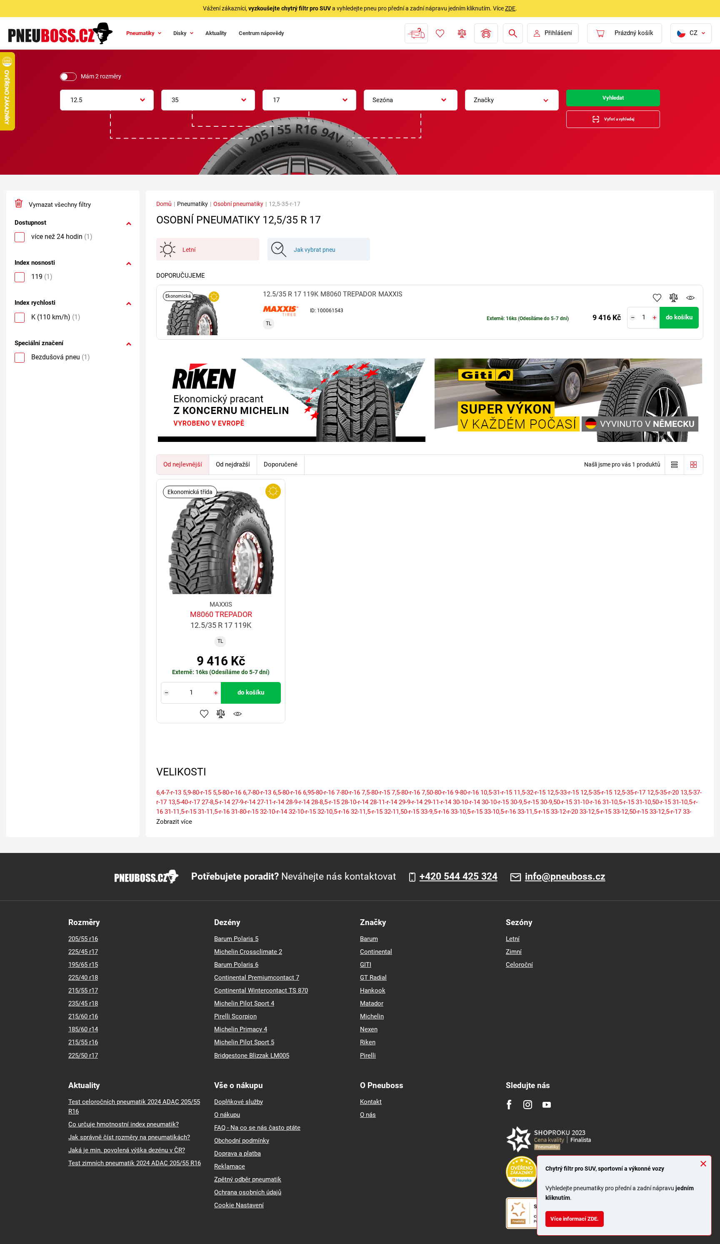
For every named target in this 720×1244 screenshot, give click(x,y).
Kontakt (371, 1110)
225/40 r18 (83, 986)
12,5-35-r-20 (663, 801)
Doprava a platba (237, 1162)
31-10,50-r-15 (653, 810)
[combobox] (107, 100)
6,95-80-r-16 (319, 801)
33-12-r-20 (564, 820)
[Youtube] (546, 1113)
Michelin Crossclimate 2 (248, 960)
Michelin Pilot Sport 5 (244, 1051)
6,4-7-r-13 (168, 801)
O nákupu (227, 1123)
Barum (369, 947)
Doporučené (281, 473)
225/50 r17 (83, 1064)
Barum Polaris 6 (236, 973)
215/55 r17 (83, 999)
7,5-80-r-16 (406, 801)
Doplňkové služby (238, 1110)
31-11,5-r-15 (180, 820)
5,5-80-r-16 (227, 801)
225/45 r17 (83, 960)
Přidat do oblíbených (657, 306)
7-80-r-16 (348, 801)
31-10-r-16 (587, 810)
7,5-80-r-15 (376, 801)
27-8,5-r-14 (216, 810)
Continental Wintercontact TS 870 (261, 999)
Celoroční (519, 973)
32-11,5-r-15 (366, 820)
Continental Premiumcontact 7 (256, 986)
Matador (371, 1012)
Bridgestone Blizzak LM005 (251, 1064)
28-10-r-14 (354, 810)
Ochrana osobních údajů (247, 1200)
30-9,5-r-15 (524, 810)
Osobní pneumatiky (238, 212)
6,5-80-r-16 (287, 801)
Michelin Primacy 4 (240, 1038)
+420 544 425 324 (459, 885)
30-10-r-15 (495, 810)
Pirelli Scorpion (235, 1025)
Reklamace (229, 1175)
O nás (368, 1123)
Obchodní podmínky (241, 1149)
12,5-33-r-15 (563, 801)
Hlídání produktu (690, 306)
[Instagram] (527, 1113)
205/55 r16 (83, 947)
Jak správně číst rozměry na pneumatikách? (129, 1145)
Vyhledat (613, 100)
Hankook (372, 999)
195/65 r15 (83, 973)
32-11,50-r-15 (401, 820)
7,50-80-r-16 (437, 801)
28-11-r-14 (383, 810)
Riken (367, 1051)
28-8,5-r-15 (325, 810)
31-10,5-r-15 (618, 810)
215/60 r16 (83, 1025)
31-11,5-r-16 (214, 820)
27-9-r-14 (243, 810)
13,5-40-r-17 (184, 810)
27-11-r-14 (270, 810)
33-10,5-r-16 (500, 820)
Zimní (514, 960)
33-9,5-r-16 (435, 820)
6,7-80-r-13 (257, 801)
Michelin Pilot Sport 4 (244, 1012)
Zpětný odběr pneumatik (247, 1187)
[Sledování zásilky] (415, 33)
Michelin (372, 1025)
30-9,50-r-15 (556, 810)
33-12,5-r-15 (595, 820)
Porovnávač (461, 33)
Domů (164, 212)
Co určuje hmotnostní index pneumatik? (123, 1132)
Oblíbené (439, 33)
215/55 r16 (83, 1051)
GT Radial (373, 986)
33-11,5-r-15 (533, 820)
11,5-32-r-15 (529, 801)
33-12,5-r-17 (665, 820)
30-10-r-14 (466, 810)
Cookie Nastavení (239, 1213)
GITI (365, 973)
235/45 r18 (83, 1012)
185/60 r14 (83, 1038)
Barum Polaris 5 (236, 947)
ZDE (510, 8)
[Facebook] (509, 1113)
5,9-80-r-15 (197, 801)
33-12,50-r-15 (630, 820)
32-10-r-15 (302, 820)
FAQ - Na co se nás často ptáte (257, 1136)
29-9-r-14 (410, 810)
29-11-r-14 (437, 810)
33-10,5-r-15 (466, 820)
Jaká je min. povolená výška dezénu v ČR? (126, 1158)
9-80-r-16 (467, 801)
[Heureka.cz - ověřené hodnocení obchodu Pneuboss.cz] (526, 1180)
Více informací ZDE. (579, 1217)
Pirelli (368, 1064)
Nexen (369, 1038)
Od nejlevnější (182, 473)
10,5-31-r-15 (496, 801)
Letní (513, 947)
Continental (376, 960)
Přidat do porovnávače (674, 306)
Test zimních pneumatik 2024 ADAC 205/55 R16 (134, 1171)
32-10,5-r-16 (333, 820)
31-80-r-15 (244, 820)
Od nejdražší (233, 473)
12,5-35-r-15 (596, 801)
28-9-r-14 (298, 810)
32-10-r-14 (273, 820)
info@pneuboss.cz (565, 885)
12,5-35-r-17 (629, 801)
